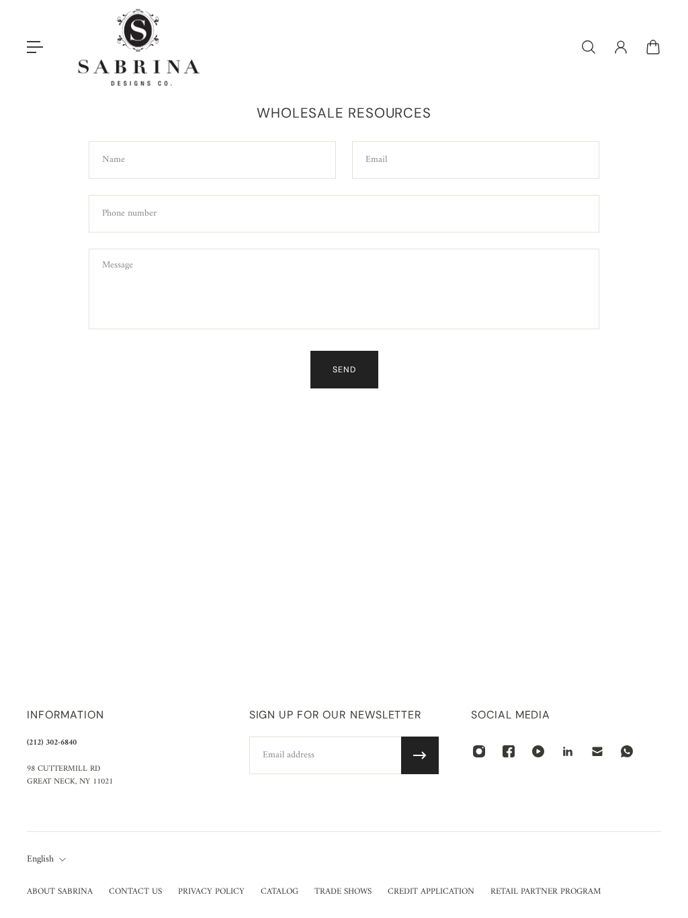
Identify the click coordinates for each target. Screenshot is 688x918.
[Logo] (139, 47)
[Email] (597, 751)
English (40, 859)
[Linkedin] (568, 751)
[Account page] (621, 47)
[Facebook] (508, 751)
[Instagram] (479, 751)
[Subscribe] (420, 755)
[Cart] (653, 47)
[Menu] (35, 47)
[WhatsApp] (627, 751)
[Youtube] (538, 751)
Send (344, 369)
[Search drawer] (588, 47)
